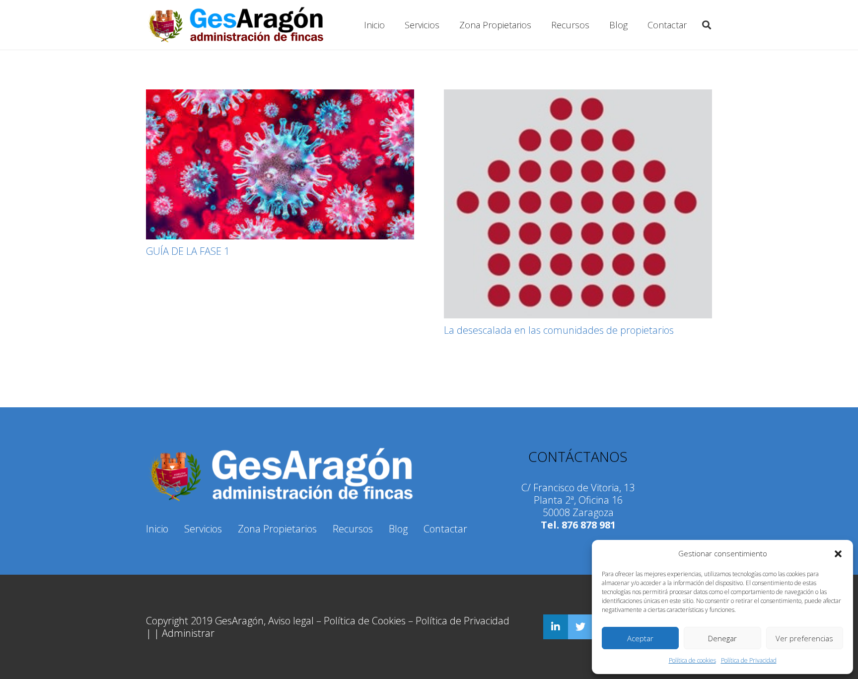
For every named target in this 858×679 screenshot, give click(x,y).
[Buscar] (706, 25)
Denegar (722, 638)
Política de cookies (692, 660)
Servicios (203, 529)
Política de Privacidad (749, 660)
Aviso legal (291, 620)
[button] (838, 554)
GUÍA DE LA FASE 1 (187, 251)
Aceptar (640, 638)
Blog (398, 529)
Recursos (353, 529)
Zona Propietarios (277, 529)
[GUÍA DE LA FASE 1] (280, 164)
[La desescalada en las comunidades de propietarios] (578, 203)
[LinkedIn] (555, 626)
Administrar (188, 633)
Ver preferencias (804, 638)
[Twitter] (580, 626)
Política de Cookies (365, 620)
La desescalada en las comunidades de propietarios (559, 330)
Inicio (157, 529)
